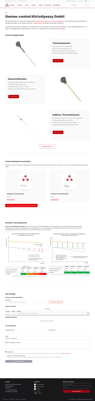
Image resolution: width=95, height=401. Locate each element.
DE (85, 1)
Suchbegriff (8, 300)
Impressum (18, 399)
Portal (76, 1)
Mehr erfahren (58, 60)
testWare (39, 393)
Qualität (41, 5)
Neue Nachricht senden (18, 361)
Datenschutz (10, 351)
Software (34, 5)
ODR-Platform (23, 399)
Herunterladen (11, 199)
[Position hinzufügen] (88, 313)
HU (89, 1)
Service (26, 5)
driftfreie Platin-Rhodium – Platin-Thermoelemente (50, 21)
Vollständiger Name (10, 330)
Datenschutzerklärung (66, 353)
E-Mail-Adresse (51, 330)
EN (87, 1)
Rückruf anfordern (76, 391)
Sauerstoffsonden (40, 386)
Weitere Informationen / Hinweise (12, 342)
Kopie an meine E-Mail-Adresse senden (16, 355)
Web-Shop (81, 1)
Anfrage (62, 28)
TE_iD (38, 391)
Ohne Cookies (11, 399)
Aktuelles (12, 5)
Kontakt (68, 1)
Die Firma (72, 1)
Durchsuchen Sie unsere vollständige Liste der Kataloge (21, 205)
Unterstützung (47, 5)
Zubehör (38, 389)
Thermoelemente (40, 384)
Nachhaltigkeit (56, 5)
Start (6, 12)
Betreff (6, 336)
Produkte (19, 5)
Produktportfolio (37, 23)
